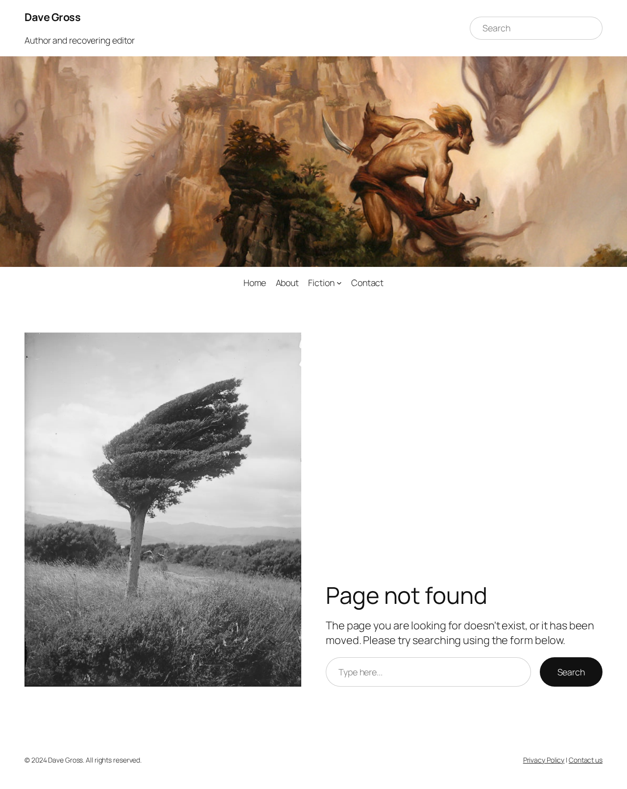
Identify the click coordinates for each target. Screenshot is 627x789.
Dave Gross (52, 17)
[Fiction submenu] (339, 283)
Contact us (586, 760)
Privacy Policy (544, 760)
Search (571, 672)
